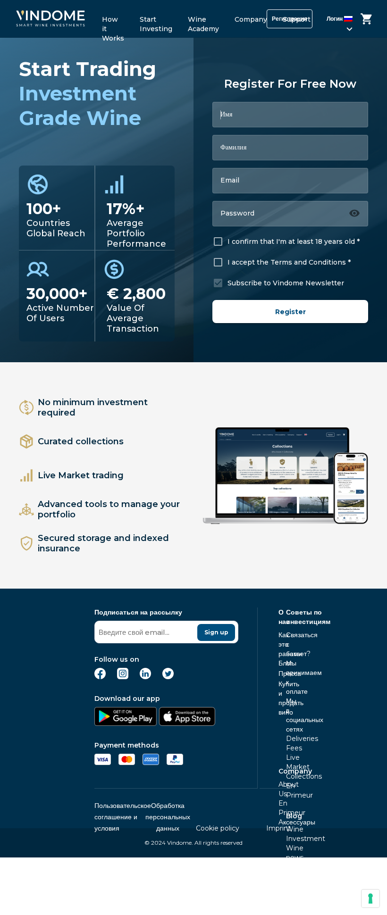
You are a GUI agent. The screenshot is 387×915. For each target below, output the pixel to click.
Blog (294, 816)
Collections (289, 776)
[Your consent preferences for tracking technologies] (370, 898)
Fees (289, 748)
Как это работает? (281, 644)
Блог (281, 663)
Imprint (278, 828)
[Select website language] (340, 20)
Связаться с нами (289, 644)
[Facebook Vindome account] (100, 676)
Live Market (289, 762)
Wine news (289, 853)
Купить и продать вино (281, 698)
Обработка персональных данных (167, 816)
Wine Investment (289, 834)
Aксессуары (281, 822)
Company (251, 19)
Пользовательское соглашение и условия (122, 816)
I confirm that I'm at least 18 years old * (293, 241)
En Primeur (289, 790)
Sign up (216, 632)
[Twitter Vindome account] (168, 676)
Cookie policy (217, 828)
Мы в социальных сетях (289, 715)
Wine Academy (203, 22)
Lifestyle (289, 867)
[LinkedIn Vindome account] (145, 676)
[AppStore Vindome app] (187, 723)
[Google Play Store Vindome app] (125, 723)
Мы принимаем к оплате (289, 677)
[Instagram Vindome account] (122, 676)
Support (297, 19)
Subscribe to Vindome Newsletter (285, 283)
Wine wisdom (289, 881)
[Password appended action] (354, 213)
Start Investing (156, 22)
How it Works (113, 22)
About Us (281, 789)
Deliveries (289, 738)
